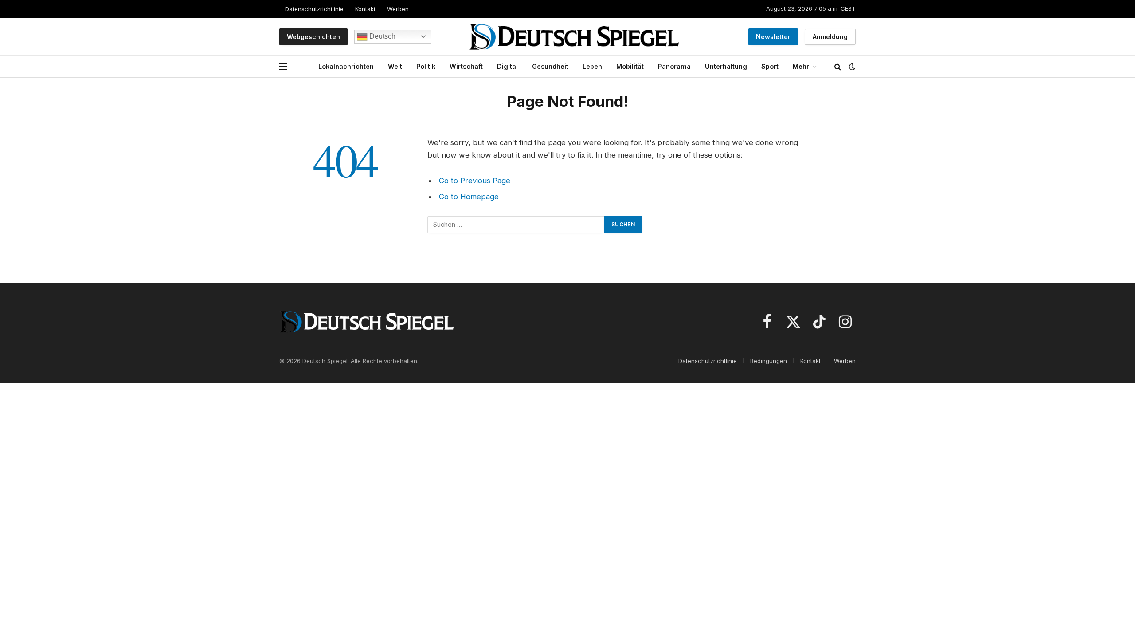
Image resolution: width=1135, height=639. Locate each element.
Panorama (674, 66)
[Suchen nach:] (516, 224)
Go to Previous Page (474, 180)
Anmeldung (830, 36)
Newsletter (773, 36)
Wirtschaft (466, 66)
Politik (425, 66)
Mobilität (630, 66)
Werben (398, 8)
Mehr (801, 66)
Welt (395, 66)
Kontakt (365, 8)
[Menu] (283, 67)
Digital (507, 66)
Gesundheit (550, 66)
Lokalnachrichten (346, 66)
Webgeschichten (313, 36)
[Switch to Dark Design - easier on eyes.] (851, 66)
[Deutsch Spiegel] (574, 36)
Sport (770, 66)
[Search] (838, 67)
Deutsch (381, 36)
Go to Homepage (469, 196)
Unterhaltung (726, 66)
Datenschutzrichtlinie (314, 8)
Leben (592, 66)
